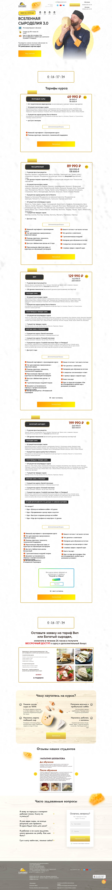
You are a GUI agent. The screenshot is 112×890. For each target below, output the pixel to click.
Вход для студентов (74, 4)
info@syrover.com (61, 2)
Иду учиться (29, 53)
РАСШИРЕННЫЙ (37, 167)
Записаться (56, 144)
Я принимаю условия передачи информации (81, 843)
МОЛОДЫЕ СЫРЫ (38, 99)
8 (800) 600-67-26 (87, 4)
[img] (56, 30)
